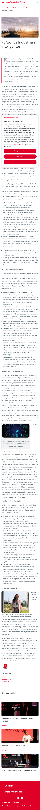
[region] (20, 141)
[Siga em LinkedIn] (18, 798)
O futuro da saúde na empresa (13, 746)
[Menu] (37, 2)
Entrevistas (5, 679)
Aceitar (20, 162)
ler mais (4, 726)
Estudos (25, 8)
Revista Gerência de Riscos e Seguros (14, 8)
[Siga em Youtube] (22, 798)
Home (3, 8)
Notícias (4, 682)
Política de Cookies (18, 145)
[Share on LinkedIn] (5, 59)
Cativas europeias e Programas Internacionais (19, 770)
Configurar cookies (20, 151)
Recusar (20, 156)
